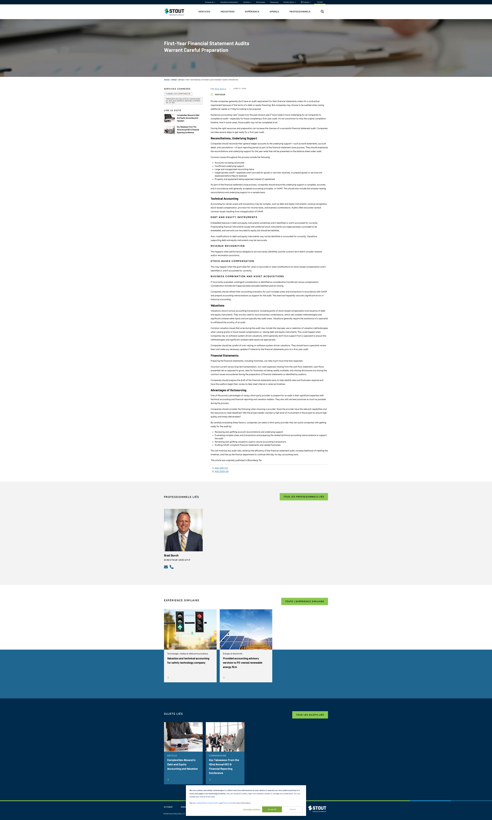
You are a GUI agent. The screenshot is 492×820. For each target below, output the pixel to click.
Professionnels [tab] (300, 11)
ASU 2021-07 (221, 468)
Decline (293, 809)
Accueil (167, 80)
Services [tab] (204, 11)
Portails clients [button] (289, 2)
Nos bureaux (260, 2)
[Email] (166, 567)
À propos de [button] (209, 2)
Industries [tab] (228, 11)
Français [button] (306, 2)
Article (181, 80)
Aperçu (174, 80)
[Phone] (172, 567)
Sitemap (168, 807)
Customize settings (251, 809)
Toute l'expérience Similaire (304, 601)
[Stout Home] (176, 11)
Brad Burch (220, 89)
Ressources (274, 2)
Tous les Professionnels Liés (304, 497)
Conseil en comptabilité (178, 94)
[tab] (176, 11)
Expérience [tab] (252, 11)
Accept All (272, 809)
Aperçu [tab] (274, 11)
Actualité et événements (229, 2)
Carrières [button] (246, 2)
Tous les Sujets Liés (310, 715)
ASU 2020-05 (222, 471)
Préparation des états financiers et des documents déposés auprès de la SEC (183, 101)
